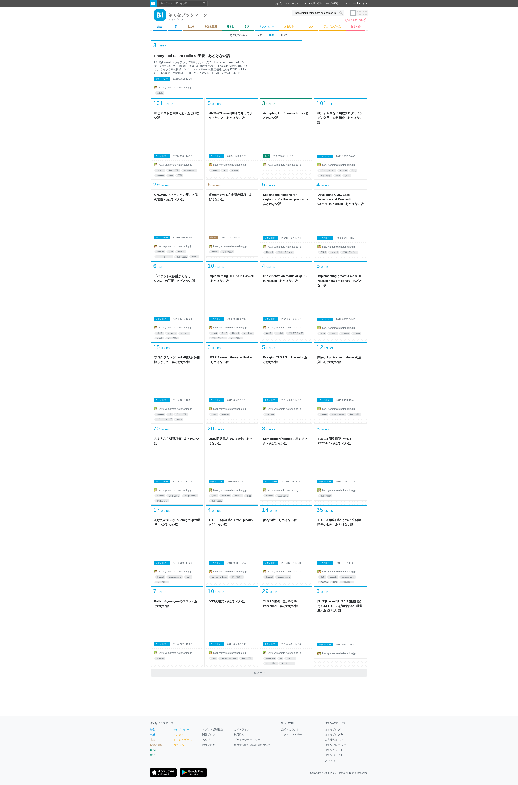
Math (189, 577)
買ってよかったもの (356, 20)
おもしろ (178, 744)
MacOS (181, 252)
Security (270, 414)
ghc (225, 170)
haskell (215, 170)
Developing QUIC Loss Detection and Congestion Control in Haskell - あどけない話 (340, 199)
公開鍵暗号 (347, 582)
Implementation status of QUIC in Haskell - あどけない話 (285, 278)
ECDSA (324, 582)
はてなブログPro (334, 734)
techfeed (172, 333)
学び (267, 156)
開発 (180, 175)
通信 (249, 496)
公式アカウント (290, 729)
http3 (214, 333)
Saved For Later (219, 577)
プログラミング (328, 170)
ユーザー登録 (331, 3)
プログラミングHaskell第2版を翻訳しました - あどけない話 (177, 360)
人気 (260, 35)
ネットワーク (288, 663)
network (185, 333)
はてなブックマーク (161, 723)
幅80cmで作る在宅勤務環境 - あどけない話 (230, 197)
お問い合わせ (210, 744)
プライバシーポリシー (247, 739)
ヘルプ (206, 739)
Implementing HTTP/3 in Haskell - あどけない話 (231, 278)
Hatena (341, 773)
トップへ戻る (178, 19)
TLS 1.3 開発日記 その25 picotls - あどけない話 (231, 522)
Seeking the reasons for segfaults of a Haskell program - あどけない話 (285, 199)
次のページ (259, 672)
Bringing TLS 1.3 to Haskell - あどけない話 (285, 360)
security (333, 577)
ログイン (346, 3)
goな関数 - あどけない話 (280, 520)
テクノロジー (162, 79)
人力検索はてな (334, 739)
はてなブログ (332, 729)
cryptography (348, 577)
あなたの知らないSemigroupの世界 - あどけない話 (177, 522)
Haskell (160, 175)
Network (226, 496)
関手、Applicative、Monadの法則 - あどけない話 (339, 360)
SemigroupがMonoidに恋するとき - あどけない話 (285, 441)
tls (281, 658)
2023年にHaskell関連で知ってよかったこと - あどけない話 (231, 115)
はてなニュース (334, 750)
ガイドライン (241, 729)
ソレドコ (330, 760)
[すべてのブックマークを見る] (177, 139)
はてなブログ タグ (335, 744)
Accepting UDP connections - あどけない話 (286, 115)
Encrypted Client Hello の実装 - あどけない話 (192, 56)
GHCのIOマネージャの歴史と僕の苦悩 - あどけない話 (176, 197)
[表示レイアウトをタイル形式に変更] (353, 13)
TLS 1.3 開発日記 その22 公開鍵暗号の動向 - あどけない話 (339, 522)
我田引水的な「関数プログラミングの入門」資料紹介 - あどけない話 (340, 117)
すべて (284, 35)
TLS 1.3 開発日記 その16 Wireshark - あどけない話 (280, 604)
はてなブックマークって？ (285, 3)
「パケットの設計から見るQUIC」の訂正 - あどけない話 (174, 278)
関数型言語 (162, 501)
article (160, 93)
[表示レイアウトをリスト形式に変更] (359, 13)
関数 (338, 175)
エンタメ (178, 734)
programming (190, 170)
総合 (152, 729)
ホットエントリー (291, 734)
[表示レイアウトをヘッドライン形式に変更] (365, 13)
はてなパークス (334, 755)
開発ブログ (208, 734)
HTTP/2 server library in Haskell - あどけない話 (231, 360)
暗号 (335, 582)
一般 (152, 734)
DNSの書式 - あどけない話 (227, 601)
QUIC (323, 252)
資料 (347, 175)
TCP (323, 333)
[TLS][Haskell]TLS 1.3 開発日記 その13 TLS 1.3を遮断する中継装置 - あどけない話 (339, 606)
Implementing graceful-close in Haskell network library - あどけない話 (339, 280)
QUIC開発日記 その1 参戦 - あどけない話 (231, 441)
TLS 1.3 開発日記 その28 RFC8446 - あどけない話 (334, 441)
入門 (354, 170)
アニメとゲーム (182, 739)
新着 (271, 35)
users (159, 45)
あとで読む (174, 170)
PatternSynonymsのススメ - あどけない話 (175, 604)
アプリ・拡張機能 (212, 729)
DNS (214, 658)
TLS (323, 577)
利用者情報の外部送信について (252, 744)
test (171, 175)
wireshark (270, 658)
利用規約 (239, 734)
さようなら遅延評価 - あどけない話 (176, 441)
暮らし (154, 750)
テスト (160, 170)
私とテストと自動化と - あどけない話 (176, 115)
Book (179, 419)
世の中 (213, 237)
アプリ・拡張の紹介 (312, 3)
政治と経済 (156, 744)
